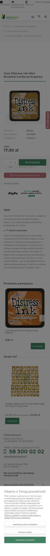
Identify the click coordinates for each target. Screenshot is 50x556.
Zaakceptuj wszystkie (25, 540)
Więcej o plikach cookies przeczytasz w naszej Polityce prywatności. (22, 516)
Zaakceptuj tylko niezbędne (25, 524)
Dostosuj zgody (25, 532)
